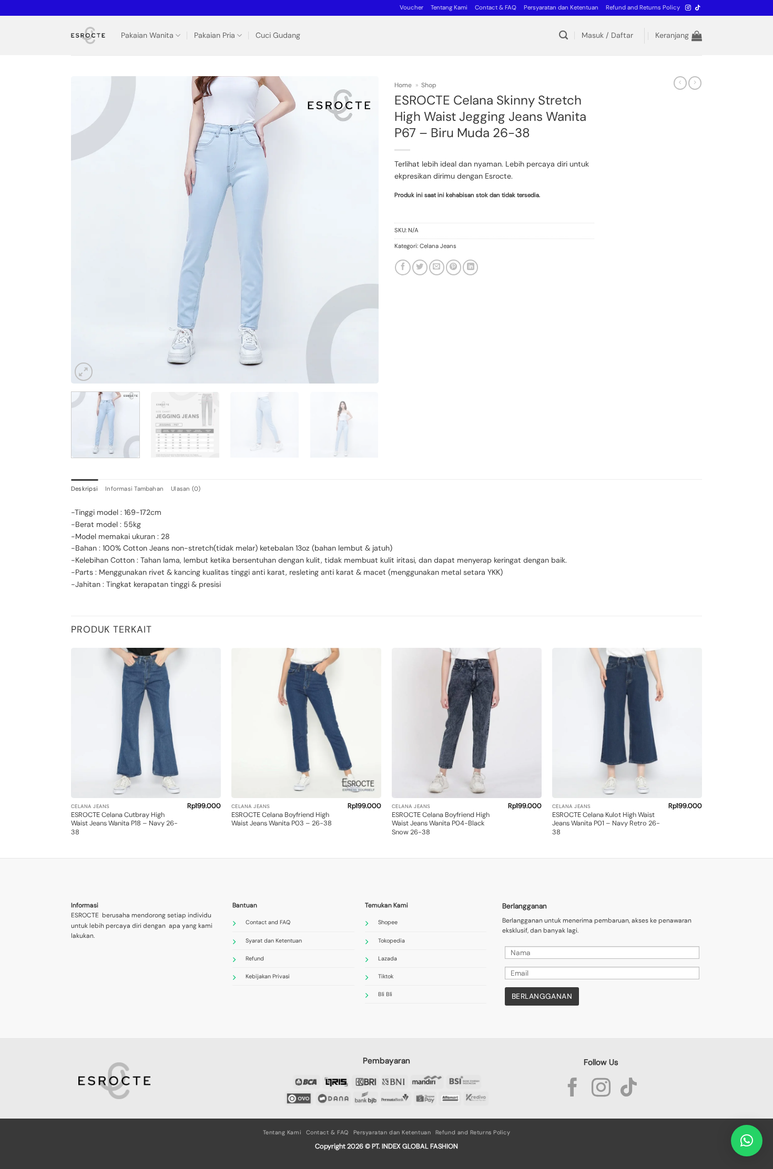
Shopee (388, 922)
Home (403, 85)
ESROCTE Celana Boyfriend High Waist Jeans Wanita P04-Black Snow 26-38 (441, 823)
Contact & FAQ (495, 8)
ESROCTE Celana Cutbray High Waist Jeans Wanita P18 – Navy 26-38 (124, 823)
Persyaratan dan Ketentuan (561, 8)
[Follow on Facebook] (572, 1089)
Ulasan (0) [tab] (185, 489)
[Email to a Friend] (436, 267)
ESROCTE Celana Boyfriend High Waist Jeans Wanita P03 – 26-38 (281, 819)
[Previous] (90, 230)
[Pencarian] (563, 35)
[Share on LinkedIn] (470, 267)
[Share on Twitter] (420, 267)
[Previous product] (694, 83)
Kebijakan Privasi (268, 976)
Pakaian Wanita (147, 35)
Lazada (387, 958)
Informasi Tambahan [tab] (134, 489)
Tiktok (385, 976)
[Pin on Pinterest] (453, 267)
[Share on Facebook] (402, 267)
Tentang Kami (449, 8)
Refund (255, 958)
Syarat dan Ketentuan (274, 940)
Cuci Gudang (278, 35)
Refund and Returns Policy (643, 8)
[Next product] (680, 83)
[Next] (359, 230)
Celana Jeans (438, 246)
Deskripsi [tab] (84, 489)
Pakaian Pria (214, 35)
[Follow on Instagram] (688, 8)
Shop (428, 85)
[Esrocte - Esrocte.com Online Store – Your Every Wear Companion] (88, 35)
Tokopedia (391, 940)
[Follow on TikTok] (697, 8)
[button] (411, 8)
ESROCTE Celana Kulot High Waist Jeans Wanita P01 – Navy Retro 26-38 (606, 823)
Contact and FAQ (268, 922)
